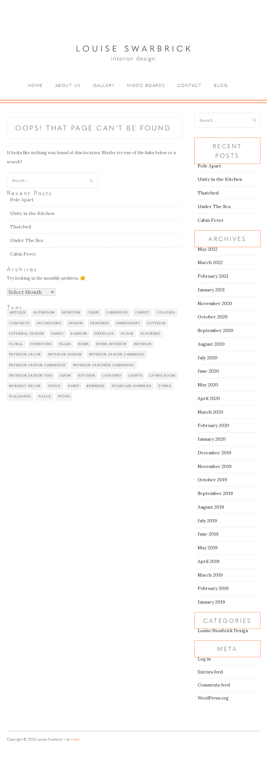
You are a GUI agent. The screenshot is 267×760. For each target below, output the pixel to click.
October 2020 (213, 317)
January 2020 (212, 439)
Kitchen (86, 375)
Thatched (20, 227)
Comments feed (214, 685)
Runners (96, 386)
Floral (16, 344)
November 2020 (215, 303)
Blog (221, 85)
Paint (73, 386)
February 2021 (213, 276)
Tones (164, 386)
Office (54, 386)
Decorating (49, 323)
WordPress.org (213, 698)
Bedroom (71, 312)
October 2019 (212, 480)
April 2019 (208, 561)
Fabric (57, 333)
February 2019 (213, 588)
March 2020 (210, 412)
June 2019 (208, 534)
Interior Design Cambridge (37, 365)
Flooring (150, 333)
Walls (44, 396)
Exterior (157, 323)
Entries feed (210, 672)
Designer (99, 323)
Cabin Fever (23, 254)
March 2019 (210, 575)
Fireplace (104, 333)
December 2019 (214, 453)
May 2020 (208, 385)
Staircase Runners (131, 386)
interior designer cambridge (103, 365)
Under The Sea (26, 240)
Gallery (104, 85)
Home (35, 85)
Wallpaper (20, 396)
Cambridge (117, 312)
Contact (189, 85)
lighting (111, 375)
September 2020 (215, 330)
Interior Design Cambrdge (116, 354)
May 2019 (208, 548)
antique (17, 312)
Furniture (41, 344)
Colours (166, 312)
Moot (75, 739)
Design (76, 323)
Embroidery (128, 323)
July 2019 (207, 521)
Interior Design (65, 354)
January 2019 (211, 602)
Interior (143, 344)
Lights (135, 375)
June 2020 (208, 371)
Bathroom (44, 312)
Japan (65, 375)
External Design (26, 333)
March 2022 (210, 262)
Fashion (79, 333)
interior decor (25, 354)
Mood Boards (146, 85)
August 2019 (211, 507)
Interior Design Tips (30, 375)
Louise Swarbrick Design (223, 630)
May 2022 (208, 249)
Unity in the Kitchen (32, 213)
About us (68, 85)
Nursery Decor (25, 386)
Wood (64, 396)
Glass (65, 344)
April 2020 (209, 398)
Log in (204, 659)
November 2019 (215, 466)
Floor (127, 333)
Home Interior (111, 344)
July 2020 (208, 358)
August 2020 (211, 344)
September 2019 (215, 493)
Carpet (142, 312)
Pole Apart (22, 200)
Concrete (19, 323)
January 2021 (211, 290)
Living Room (162, 375)
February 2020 (213, 425)
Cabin (93, 312)
